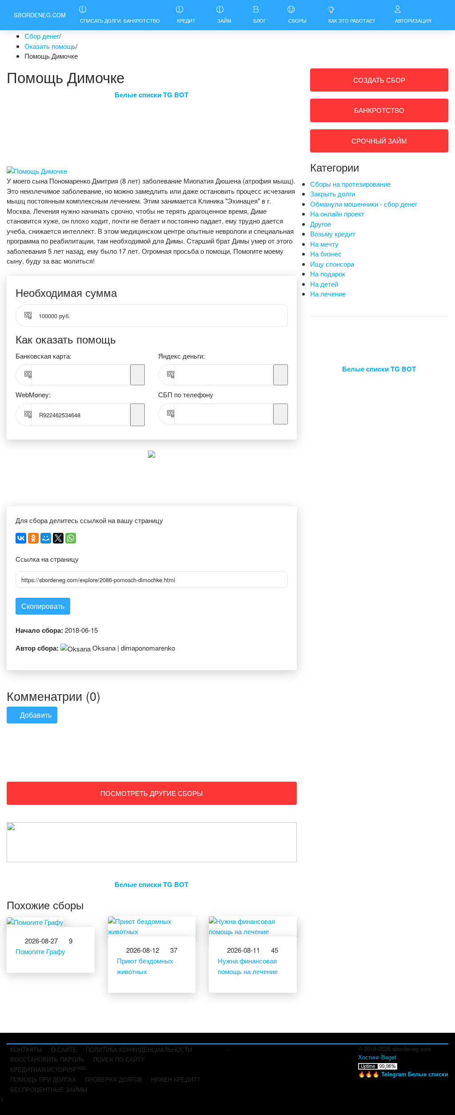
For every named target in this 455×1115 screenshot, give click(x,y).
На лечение (328, 293)
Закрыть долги (332, 193)
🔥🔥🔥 (403, 1074)
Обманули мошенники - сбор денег (363, 203)
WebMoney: (33, 394)
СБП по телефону (185, 394)
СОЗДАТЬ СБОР (379, 79)
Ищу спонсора (332, 263)
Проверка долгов (113, 1079)
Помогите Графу (40, 951)
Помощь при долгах (43, 1079)
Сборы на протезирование (350, 183)
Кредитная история (48, 1069)
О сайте (64, 1049)
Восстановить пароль (47, 1059)
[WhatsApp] (70, 538)
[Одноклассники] (33, 538)
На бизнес (326, 253)
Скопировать (42, 606)
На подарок (327, 273)
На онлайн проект (337, 213)
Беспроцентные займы (49, 1089)
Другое (320, 223)
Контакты (26, 1049)
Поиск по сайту (118, 1059)
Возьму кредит (332, 233)
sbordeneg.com (40, 15)
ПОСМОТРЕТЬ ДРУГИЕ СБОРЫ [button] (151, 793)
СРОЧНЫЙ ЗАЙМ (379, 140)
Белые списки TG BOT (151, 95)
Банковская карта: (44, 355)
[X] (58, 538)
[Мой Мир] (45, 538)
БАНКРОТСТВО (379, 110)
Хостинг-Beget (377, 1057)
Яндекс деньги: (181, 355)
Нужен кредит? (175, 1079)
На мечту (324, 243)
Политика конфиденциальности (139, 1049)
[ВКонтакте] (21, 538)
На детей (324, 283)
